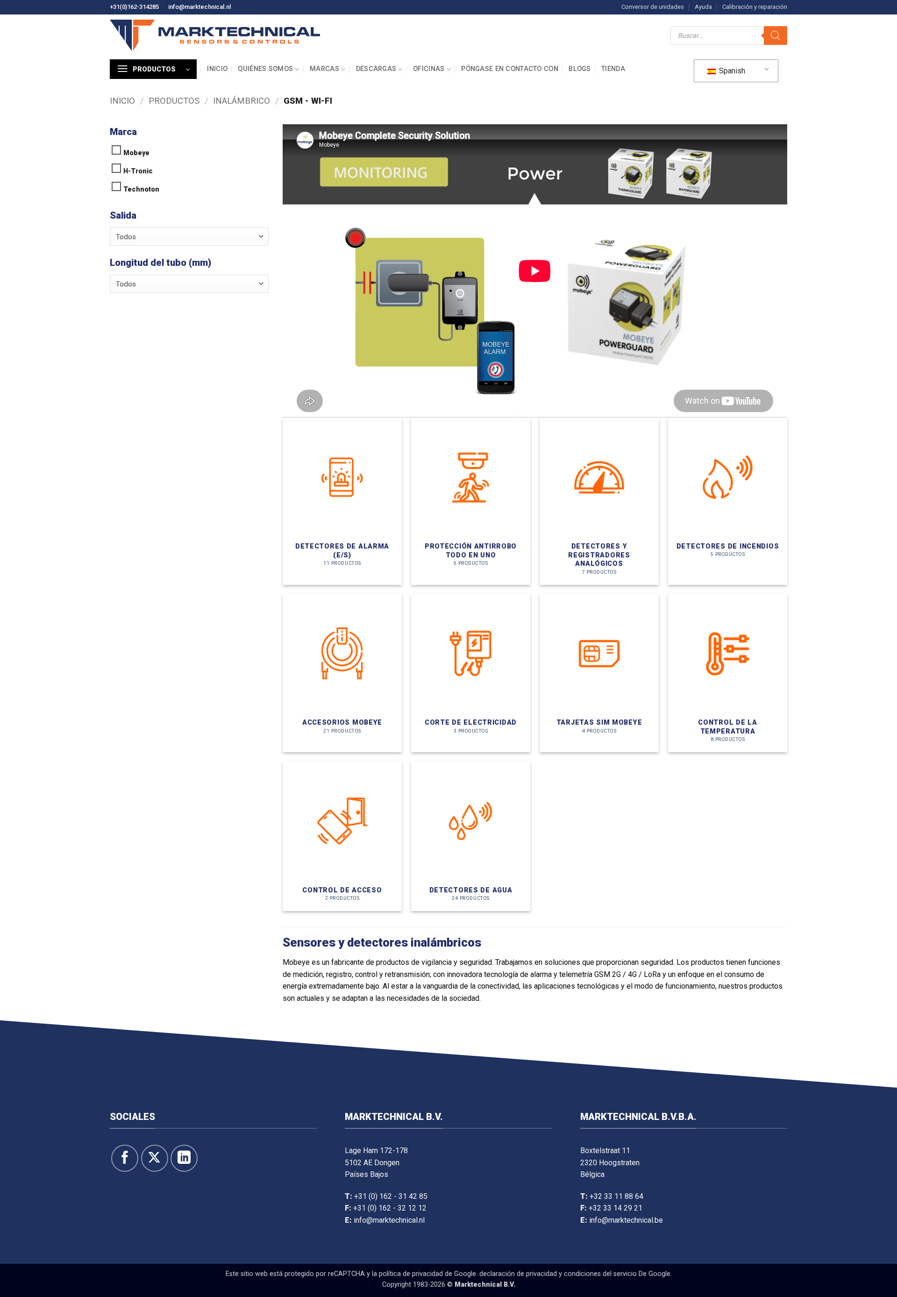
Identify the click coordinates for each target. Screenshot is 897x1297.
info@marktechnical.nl (199, 6)
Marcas (324, 69)
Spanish (731, 70)
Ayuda (703, 6)
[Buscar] (775, 35)
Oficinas (428, 69)
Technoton (141, 189)
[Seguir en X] (154, 1158)
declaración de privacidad (518, 1274)
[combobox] (189, 237)
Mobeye (136, 153)
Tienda (613, 69)
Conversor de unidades (652, 6)
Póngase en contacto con (509, 69)
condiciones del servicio (600, 1274)
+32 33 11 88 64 (616, 1196)
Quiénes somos (265, 69)
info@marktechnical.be (626, 1220)
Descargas (376, 69)
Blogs (580, 69)
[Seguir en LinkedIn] (184, 1158)
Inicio (217, 69)
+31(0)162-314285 (134, 6)
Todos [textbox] (126, 237)
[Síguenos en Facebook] (124, 1158)
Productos (174, 101)
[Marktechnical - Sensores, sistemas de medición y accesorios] (215, 35)
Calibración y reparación (754, 6)
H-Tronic (138, 171)
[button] (153, 69)
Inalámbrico (241, 101)
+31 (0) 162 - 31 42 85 (390, 1196)
